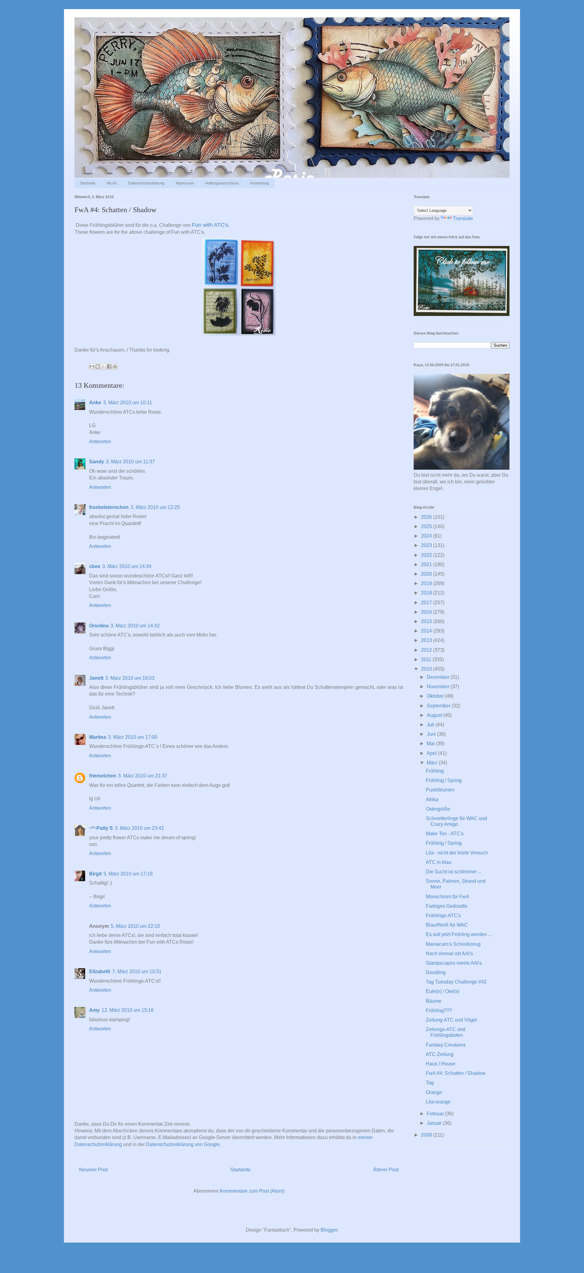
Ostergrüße (438, 809)
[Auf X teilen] (103, 366)
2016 (427, 612)
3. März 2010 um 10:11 (127, 402)
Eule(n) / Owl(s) (442, 991)
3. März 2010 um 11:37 (130, 461)
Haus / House (440, 1063)
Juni (432, 734)
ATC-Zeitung (440, 1054)
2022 (427, 555)
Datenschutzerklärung (146, 183)
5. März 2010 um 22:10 (135, 926)
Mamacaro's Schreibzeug (453, 944)
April (432, 753)
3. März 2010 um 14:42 (135, 625)
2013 (427, 640)
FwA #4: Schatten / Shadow (455, 1073)
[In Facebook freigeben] (109, 366)
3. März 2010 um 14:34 (126, 566)
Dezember (438, 677)
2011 (427, 659)
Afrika (432, 799)
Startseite (88, 183)
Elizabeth (99, 971)
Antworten (100, 441)
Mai (431, 743)
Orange (434, 1092)
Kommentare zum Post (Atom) (252, 1191)
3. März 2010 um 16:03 (130, 678)
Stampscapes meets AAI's (454, 963)
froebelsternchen (109, 507)
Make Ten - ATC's (445, 833)
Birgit (95, 873)
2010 (427, 669)
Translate (463, 218)
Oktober (436, 696)
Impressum (185, 183)
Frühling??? (439, 1010)
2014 (427, 630)
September (439, 705)
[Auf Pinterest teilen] (115, 366)
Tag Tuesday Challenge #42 (456, 981)
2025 (427, 526)
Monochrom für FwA (447, 896)
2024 (427, 535)
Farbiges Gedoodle (447, 906)
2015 (427, 621)
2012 (427, 650)
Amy (94, 1010)
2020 (427, 574)
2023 (427, 545)
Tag (430, 1082)
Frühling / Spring (444, 780)
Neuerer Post (93, 1169)
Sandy (96, 461)
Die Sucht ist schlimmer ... (453, 871)
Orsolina (99, 625)
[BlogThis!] (98, 366)
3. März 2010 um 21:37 (142, 775)
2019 (427, 583)
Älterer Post (385, 1169)
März (433, 762)
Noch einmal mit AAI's (449, 953)
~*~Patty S (101, 828)
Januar (435, 1123)
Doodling (436, 972)
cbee (94, 566)
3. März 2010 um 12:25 (155, 507)
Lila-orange (438, 1101)
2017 (427, 602)
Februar (436, 1113)
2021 (427, 564)
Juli (431, 724)
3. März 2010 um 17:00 (132, 737)
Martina (97, 737)
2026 (427, 517)
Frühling (435, 770)
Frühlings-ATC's (443, 915)
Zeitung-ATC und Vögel (451, 1019)
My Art (112, 183)
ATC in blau (438, 862)
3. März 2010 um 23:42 (139, 828)
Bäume (433, 1001)
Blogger (329, 1230)
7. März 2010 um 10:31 (137, 971)
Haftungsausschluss (222, 183)
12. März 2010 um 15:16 (128, 1010)
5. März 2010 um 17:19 (128, 873)
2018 (427, 592)
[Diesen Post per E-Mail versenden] (92, 366)
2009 (427, 1135)
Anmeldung (259, 183)
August (435, 715)
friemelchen (102, 775)
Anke (95, 402)
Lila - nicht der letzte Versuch (457, 852)
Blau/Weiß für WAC (447, 925)
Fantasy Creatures (446, 1044)
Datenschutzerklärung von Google (183, 1144)
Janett (96, 678)
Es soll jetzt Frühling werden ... (459, 934)
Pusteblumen (440, 789)
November (438, 686)
